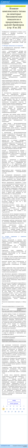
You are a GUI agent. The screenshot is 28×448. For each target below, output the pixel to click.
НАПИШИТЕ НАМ (5, 445)
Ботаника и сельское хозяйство (15, 6)
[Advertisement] (14, 430)
